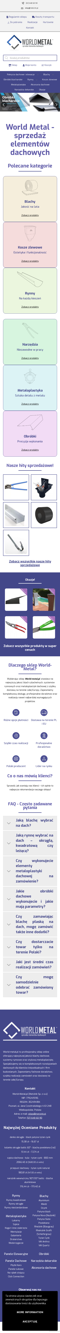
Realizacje (33, 22)
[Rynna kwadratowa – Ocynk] (16, 515)
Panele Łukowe (16, 1269)
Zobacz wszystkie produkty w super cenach (30, 648)
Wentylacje (16, 1231)
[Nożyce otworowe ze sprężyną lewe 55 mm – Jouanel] (16, 627)
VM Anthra (44, 1241)
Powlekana (43, 1223)
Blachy (46, 74)
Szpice (16, 1224)
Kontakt (30, 27)
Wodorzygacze (16, 1243)
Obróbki (44, 1254)
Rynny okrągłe (16, 1203)
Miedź (44, 1204)
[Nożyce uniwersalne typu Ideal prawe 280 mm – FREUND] (16, 487)
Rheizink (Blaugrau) (44, 1226)
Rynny (30, 79)
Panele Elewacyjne (16, 1254)
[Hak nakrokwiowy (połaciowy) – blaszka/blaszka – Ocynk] (16, 543)
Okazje (42, 89)
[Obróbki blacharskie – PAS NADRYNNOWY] (16, 599)
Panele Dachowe (16, 1261)
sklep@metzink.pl (37, 1113)
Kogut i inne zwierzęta (16, 1228)
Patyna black (43, 1211)
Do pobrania (16, 22)
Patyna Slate (43, 1219)
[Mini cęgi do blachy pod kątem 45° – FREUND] (44, 627)
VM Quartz (44, 1245)
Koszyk (48, 65)
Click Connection (16, 1276)
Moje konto (30, 65)
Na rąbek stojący (16, 1272)
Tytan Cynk (44, 1238)
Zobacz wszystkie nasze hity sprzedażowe (30, 563)
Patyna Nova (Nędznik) (44, 1215)
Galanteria (16, 1235)
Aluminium (44, 1200)
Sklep (14, 65)
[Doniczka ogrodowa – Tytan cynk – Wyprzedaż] (44, 599)
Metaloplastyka (18, 84)
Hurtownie (48, 22)
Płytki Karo (16, 1265)
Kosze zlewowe (49, 79)
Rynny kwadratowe (16, 1200)
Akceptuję (30, 1321)
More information (30, 1312)
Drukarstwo (16, 1239)
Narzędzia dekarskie (24, 89)
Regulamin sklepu (17, 16)
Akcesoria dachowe (40, 84)
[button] (4, 105)
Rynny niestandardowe (16, 1207)
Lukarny (16, 1220)
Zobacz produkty (30, 215)
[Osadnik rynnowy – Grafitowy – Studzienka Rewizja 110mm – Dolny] (44, 487)
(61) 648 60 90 (34, 1117)
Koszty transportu (44, 16)
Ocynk (44, 1208)
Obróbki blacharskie (13, 79)
